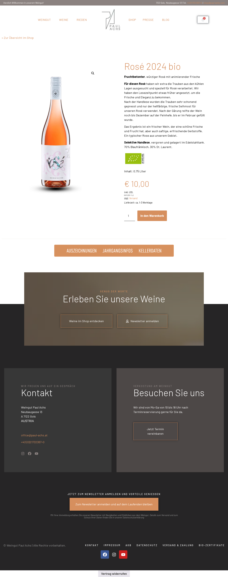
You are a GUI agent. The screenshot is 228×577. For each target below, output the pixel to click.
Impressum (112, 545)
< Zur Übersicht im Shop (18, 38)
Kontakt (92, 545)
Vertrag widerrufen (114, 574)
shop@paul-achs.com (214, 2)
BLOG (165, 20)
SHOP (132, 20)
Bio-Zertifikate (212, 545)
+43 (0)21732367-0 (32, 442)
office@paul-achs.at (34, 435)
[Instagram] (23, 453)
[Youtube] (36, 453)
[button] (93, 73)
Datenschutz (147, 545)
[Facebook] (29, 453)
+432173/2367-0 (194, 2)
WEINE (63, 20)
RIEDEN (82, 20)
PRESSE (148, 20)
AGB (129, 545)
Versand (133, 198)
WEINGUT (44, 20)
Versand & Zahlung (178, 545)
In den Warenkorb (152, 216)
